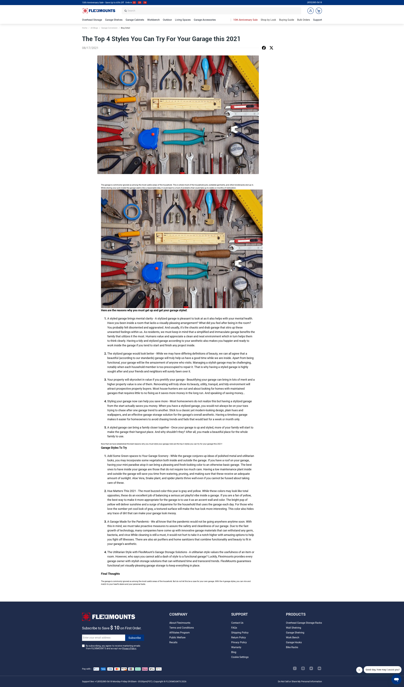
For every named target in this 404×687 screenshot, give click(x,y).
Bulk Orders (303, 19)
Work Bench (292, 637)
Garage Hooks (294, 642)
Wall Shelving (293, 627)
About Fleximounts (179, 622)
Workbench (153, 19)
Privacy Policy (239, 642)
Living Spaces (183, 19)
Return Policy (238, 637)
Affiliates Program (179, 632)
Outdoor (167, 19)
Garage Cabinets (135, 19)
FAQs (234, 627)
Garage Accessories (205, 19)
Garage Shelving (295, 632)
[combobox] (214, 11)
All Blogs (94, 28)
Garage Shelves (113, 19)
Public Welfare (177, 637)
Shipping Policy (240, 632)
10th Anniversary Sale (245, 19)
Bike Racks (292, 647)
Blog (233, 652)
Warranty (236, 647)
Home (84, 28)
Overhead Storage (92, 19)
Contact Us (237, 622)
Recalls (173, 642)
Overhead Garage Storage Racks (304, 622)
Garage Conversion (109, 28)
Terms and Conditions (181, 627)
